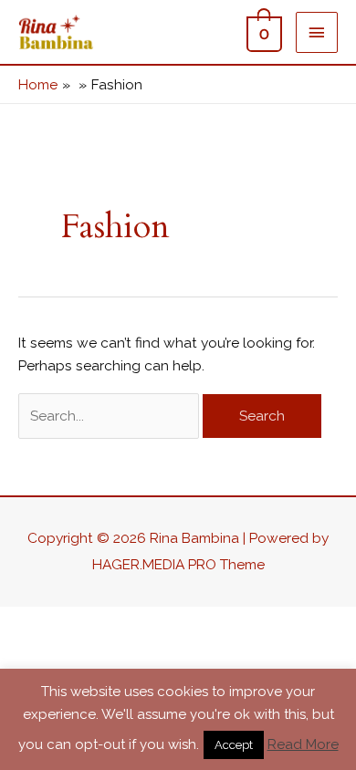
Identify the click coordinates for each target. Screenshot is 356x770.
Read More (303, 744)
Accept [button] (234, 745)
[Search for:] (110, 415)
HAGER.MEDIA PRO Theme (178, 564)
